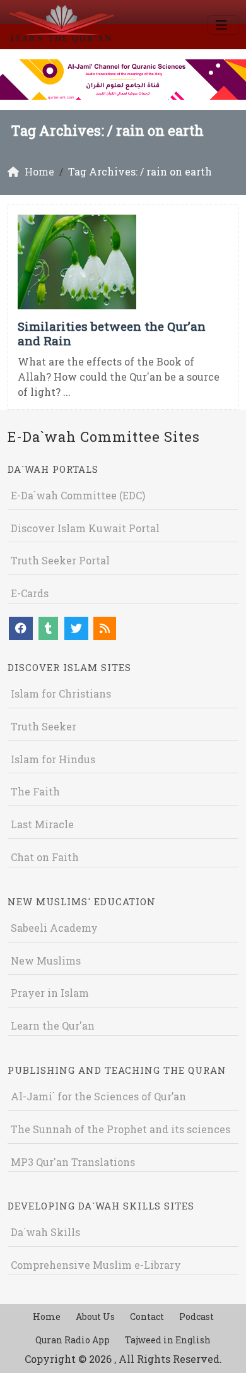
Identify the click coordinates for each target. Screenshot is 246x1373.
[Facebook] (21, 628)
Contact (147, 1316)
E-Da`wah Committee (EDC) (78, 495)
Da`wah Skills (45, 1232)
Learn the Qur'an (53, 1025)
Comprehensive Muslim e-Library (96, 1264)
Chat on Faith (45, 857)
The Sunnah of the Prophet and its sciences (120, 1129)
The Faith (35, 791)
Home (47, 1316)
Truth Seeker (43, 726)
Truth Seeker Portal (60, 560)
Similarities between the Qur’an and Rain (112, 333)
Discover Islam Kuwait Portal (85, 528)
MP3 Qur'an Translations (73, 1161)
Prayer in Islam (50, 992)
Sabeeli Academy (54, 927)
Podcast (196, 1316)
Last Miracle (42, 824)
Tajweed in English (168, 1340)
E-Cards (30, 593)
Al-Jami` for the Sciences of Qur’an (98, 1096)
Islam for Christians (61, 693)
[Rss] (104, 628)
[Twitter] (76, 628)
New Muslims (46, 960)
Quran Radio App (72, 1340)
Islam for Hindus (53, 759)
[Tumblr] (48, 628)
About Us (95, 1316)
